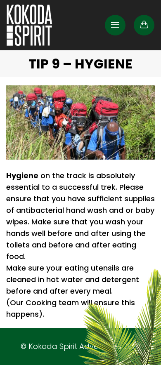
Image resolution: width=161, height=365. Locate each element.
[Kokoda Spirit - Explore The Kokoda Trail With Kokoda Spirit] (29, 25)
